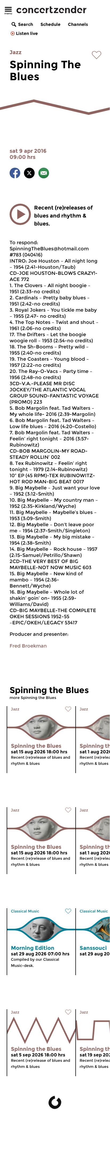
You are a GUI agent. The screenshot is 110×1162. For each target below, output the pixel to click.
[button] (20, 214)
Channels (78, 24)
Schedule (50, 24)
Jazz (16, 52)
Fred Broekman (28, 646)
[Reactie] (43, 174)
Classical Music (25, 911)
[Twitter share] (29, 174)
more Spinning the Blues (33, 697)
